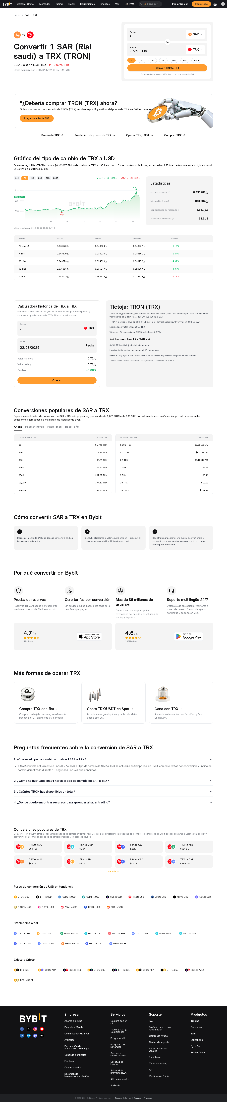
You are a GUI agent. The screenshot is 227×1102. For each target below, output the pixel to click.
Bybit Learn (155, 1057)
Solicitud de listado (117, 1063)
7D (25, 178)
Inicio (17, 15)
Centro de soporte (159, 1042)
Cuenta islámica (72, 1067)
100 (163, 60)
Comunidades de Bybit (76, 1033)
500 (174, 60)
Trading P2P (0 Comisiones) (119, 1030)
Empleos (69, 1061)
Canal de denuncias (75, 1054)
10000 (196, 60)
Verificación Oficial (159, 1076)
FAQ (151, 1020)
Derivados (196, 1027)
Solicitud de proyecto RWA (118, 1071)
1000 (184, 60)
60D (48, 178)
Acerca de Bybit (73, 1020)
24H (17, 178)
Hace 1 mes (54, 426)
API (151, 1069)
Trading (195, 1020)
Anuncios (69, 1039)
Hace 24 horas (34, 426)
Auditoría (115, 1085)
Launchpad (197, 1039)
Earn (193, 1033)
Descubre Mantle (73, 1027)
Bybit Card (196, 1046)
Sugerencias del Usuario (158, 1049)
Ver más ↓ (113, 871)
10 (142, 60)
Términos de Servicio (123, 1098)
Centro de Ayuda (158, 1035)
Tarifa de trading (158, 1063)
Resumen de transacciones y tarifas (76, 1075)
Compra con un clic (119, 1022)
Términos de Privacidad (143, 1098)
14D (32, 178)
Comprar (23, 324)
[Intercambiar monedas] (167, 42)
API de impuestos (120, 1079)
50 (153, 60)
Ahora (18, 426)
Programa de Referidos (118, 1045)
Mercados (45, 3)
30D (40, 178)
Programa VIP (118, 1038)
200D (55, 178)
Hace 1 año (72, 426)
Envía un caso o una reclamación (160, 1028)
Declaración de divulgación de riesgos (77, 1047)
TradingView (198, 1052)
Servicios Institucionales (118, 1054)
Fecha (22, 341)
